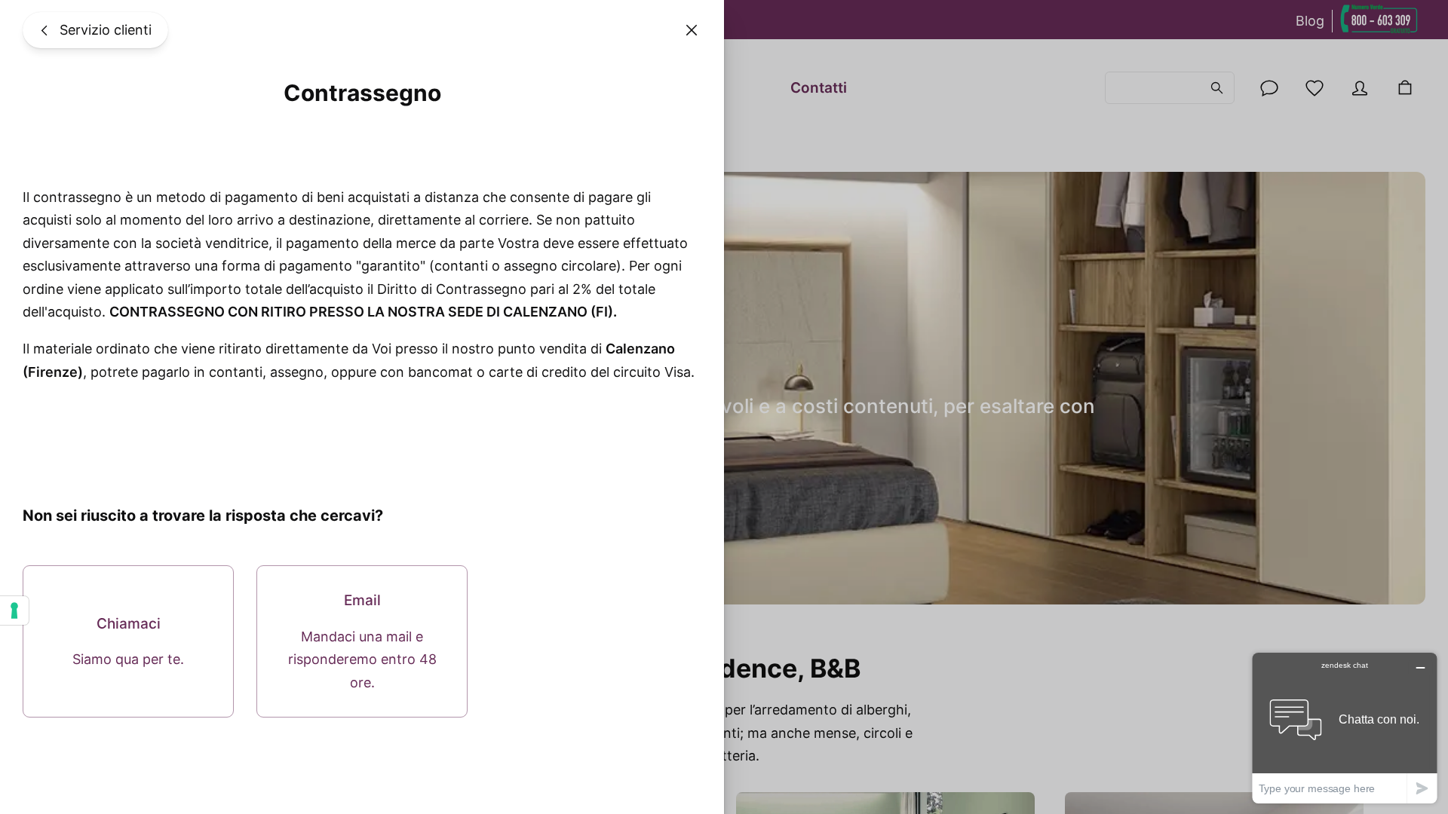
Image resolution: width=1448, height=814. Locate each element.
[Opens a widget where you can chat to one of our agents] (1345, 728)
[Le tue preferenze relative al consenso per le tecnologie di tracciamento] (14, 610)
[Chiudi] (691, 30)
